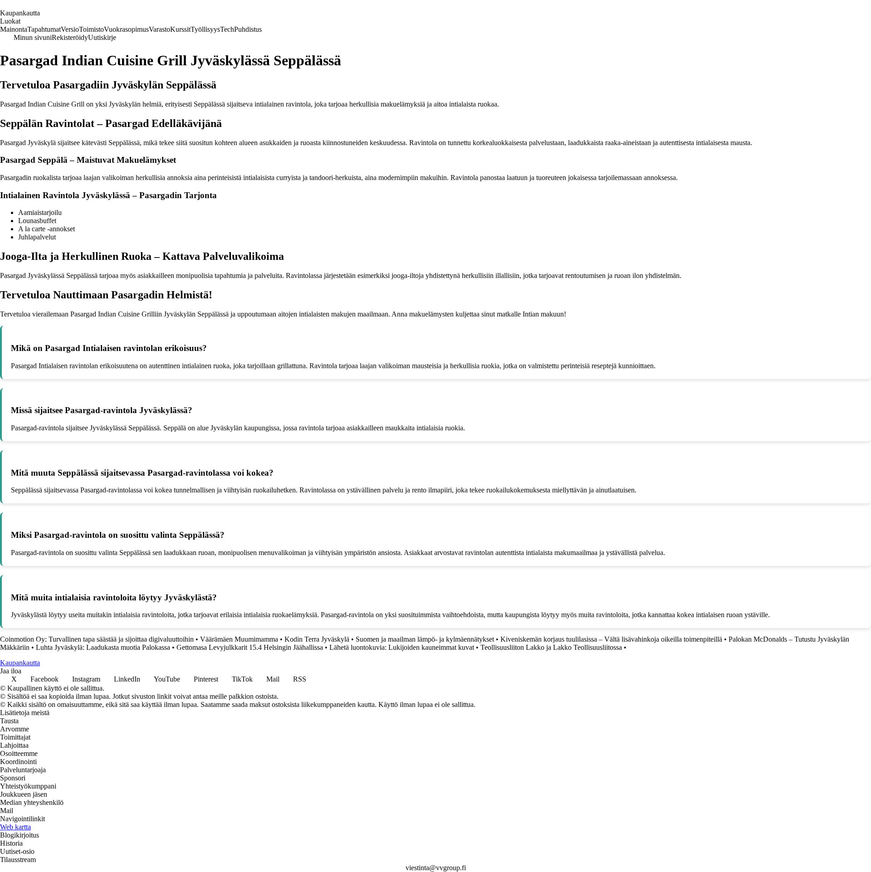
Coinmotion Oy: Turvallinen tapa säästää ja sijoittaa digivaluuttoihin (97, 639)
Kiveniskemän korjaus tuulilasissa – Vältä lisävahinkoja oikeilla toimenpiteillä (611, 639)
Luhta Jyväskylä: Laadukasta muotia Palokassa (103, 647)
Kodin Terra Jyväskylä (316, 639)
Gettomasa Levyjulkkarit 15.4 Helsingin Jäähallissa (249, 647)
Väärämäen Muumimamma (239, 639)
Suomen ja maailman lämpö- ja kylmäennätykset (425, 639)
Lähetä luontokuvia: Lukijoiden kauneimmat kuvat (401, 647)
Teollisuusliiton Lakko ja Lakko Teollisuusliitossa (551, 647)
